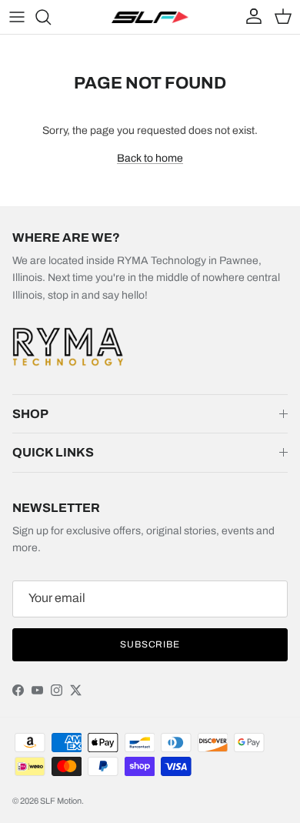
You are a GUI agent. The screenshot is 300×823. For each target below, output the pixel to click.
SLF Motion (61, 800)
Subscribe (150, 644)
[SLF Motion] (150, 17)
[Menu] (17, 17)
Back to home (150, 158)
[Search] (51, 17)
